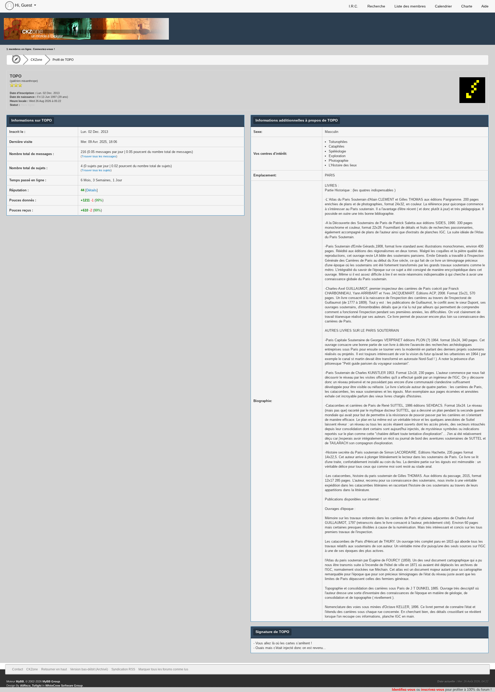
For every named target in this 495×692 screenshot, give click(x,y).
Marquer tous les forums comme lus (163, 669)
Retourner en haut (54, 669)
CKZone (36, 60)
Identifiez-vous (403, 689)
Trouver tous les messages (99, 156)
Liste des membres (409, 6)
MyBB (20, 681)
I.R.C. (353, 6)
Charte (466, 6)
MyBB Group (51, 681)
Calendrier (443, 6)
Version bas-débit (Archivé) (89, 669)
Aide (485, 6)
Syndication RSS (123, 669)
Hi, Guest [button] (23, 5)
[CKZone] (15, 59)
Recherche (375, 6)
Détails (91, 190)
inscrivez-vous (432, 689)
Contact (17, 669)
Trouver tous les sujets (96, 170)
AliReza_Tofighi (31, 685)
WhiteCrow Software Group (64, 685)
